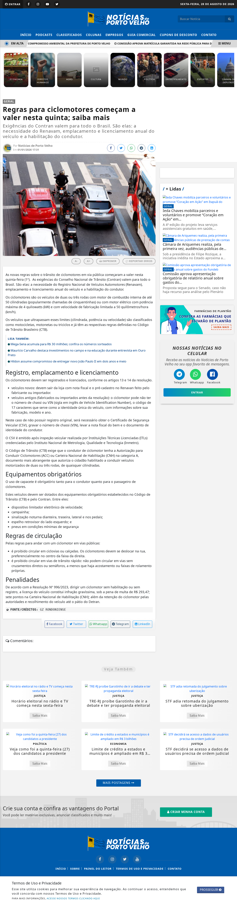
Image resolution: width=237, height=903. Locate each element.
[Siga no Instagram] (38, 4)
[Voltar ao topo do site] (231, 542)
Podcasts (44, 35)
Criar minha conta (187, 812)
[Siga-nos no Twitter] (125, 859)
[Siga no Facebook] (28, 4)
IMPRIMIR (109, 261)
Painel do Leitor (98, 868)
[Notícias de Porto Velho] (118, 18)
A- (76, 261)
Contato (209, 35)
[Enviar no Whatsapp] (131, 148)
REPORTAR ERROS (140, 261)
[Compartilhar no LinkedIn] (152, 148)
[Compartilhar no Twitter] (121, 148)
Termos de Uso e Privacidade (139, 868)
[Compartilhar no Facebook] (111, 148)
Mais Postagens (117, 783)
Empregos (114, 35)
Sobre (75, 868)
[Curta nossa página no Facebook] (100, 859)
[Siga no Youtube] (47, 4)
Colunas (93, 35)
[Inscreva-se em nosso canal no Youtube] (137, 859)
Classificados (69, 35)
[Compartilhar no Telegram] (141, 148)
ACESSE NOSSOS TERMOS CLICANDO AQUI (73, 898)
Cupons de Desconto (178, 35)
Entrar (14, 4)
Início (25, 35)
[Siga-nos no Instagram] (112, 859)
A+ (88, 261)
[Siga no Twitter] (57, 4)
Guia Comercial (141, 35)
